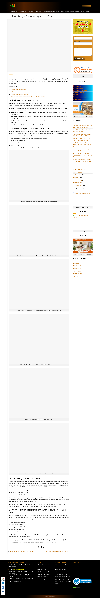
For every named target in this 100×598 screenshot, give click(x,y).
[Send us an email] (80, 1)
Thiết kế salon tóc (79, 94)
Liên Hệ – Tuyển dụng (85, 11)
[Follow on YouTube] (86, 1)
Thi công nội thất (22, 11)
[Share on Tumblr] (43, 547)
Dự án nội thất (38, 11)
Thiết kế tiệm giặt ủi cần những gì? (19, 89)
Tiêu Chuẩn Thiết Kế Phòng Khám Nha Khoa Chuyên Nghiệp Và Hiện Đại (82, 126)
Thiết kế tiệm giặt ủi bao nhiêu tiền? (20, 94)
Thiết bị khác (76, 276)
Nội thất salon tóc (77, 268)
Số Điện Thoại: (77, 41)
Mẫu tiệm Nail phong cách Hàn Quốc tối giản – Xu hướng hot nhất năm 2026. (82, 139)
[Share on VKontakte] (40, 547)
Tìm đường (3, 580)
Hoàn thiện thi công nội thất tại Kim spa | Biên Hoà (22, 551)
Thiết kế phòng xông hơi (44, 571)
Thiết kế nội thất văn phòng (44, 574)
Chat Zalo (3, 584)
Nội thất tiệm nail (77, 265)
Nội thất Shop (18, 14)
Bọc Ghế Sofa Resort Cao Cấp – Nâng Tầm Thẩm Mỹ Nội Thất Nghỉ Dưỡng (82, 160)
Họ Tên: (75, 36)
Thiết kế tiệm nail (78, 88)
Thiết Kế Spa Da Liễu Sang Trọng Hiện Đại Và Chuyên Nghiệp (82, 130)
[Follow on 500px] (89, 1)
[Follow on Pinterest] (82, 1)
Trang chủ (11, 14)
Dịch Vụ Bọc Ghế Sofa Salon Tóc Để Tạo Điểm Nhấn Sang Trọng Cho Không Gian (82, 155)
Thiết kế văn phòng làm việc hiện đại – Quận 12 (57, 551)
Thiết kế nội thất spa (42, 567)
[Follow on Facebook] (76, 1)
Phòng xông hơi (77, 271)
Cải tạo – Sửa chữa (75, 11)
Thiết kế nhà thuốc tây (43, 576)
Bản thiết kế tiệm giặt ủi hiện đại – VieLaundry (22, 92)
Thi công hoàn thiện (77, 185)
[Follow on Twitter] (78, 1)
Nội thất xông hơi (77, 182)
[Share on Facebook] (34, 547)
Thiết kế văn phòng (79, 92)
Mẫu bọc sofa (76, 279)
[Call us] (81, 1)
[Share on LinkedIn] (41, 547)
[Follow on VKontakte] (90, 1)
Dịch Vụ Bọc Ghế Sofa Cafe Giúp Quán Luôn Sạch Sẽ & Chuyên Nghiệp (82, 149)
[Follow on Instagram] (77, 1)
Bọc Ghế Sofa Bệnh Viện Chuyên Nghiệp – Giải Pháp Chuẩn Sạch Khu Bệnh (82, 144)
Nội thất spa (76, 263)
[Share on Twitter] (36, 547)
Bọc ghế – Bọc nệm (65, 11)
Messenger (3, 589)
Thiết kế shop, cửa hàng (80, 90)
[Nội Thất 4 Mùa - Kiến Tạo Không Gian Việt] (21, 6)
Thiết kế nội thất (14, 11)
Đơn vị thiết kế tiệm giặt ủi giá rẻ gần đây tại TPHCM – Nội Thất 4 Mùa (28, 96)
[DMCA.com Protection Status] (76, 587)
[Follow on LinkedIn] (85, 1)
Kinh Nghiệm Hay (46, 11)
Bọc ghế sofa (77, 99)
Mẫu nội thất (31, 11)
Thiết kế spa (77, 86)
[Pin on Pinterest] (38, 547)
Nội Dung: (76, 46)
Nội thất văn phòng (77, 180)
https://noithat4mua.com (18, 569)
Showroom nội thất (55, 11)
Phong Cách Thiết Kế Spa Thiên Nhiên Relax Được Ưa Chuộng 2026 (82, 135)
